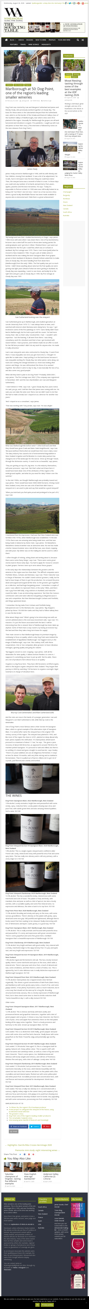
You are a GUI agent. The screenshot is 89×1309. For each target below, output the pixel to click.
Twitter (15, 1267)
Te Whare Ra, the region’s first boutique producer (27, 1107)
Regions (29, 40)
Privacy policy (47, 1305)
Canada (65, 209)
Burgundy (66, 195)
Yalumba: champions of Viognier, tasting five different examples (13, 1179)
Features (14, 44)
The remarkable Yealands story (20, 1118)
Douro (65, 202)
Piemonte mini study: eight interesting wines (37, 1150)
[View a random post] (82, 40)
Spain (40, 1221)
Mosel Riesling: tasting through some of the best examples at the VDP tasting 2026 (74, 88)
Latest (67, 77)
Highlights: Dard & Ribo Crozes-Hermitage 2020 (28, 1145)
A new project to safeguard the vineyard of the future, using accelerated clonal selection (31, 1110)
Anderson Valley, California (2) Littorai (51, 1176)
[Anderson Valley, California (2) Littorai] (51, 1163)
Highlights (46, 44)
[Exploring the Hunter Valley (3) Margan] (70, 143)
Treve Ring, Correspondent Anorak (59, 1212)
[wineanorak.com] (6, 40)
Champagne (67, 192)
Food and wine (64, 40)
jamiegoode (25, 101)
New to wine (41, 40)
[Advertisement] (74, 253)
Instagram (22, 1267)
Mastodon (7, 1270)
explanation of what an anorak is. (22, 1224)
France (40, 1217)
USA (39, 1224)
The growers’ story (16, 1114)
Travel (23, 44)
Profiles (52, 40)
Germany (76, 74)
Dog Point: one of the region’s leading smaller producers (30, 1116)
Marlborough (47, 101)
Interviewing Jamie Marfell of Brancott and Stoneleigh (28, 1120)
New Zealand (19, 85)
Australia (66, 215)
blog (12, 40)
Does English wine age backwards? (30, 1176)
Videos (21, 40)
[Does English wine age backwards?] (32, 1163)
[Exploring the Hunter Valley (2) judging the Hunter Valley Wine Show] (70, 161)
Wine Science (33, 44)
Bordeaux (66, 199)
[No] (86, 1303)
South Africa (67, 212)
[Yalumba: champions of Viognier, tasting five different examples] (13, 1163)
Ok (37, 1305)
